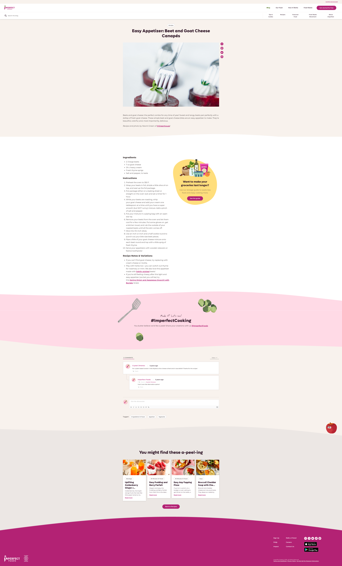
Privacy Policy (291, 561)
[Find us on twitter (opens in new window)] (312, 538)
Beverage (129, 478)
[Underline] (136, 407)
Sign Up (276, 538)
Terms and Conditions (280, 561)
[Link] (148, 407)
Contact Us (290, 546)
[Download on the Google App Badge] (312, 550)
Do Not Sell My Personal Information (308, 561)
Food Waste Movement (313, 16)
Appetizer (152, 417)
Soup (201, 478)
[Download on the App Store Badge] (312, 544)
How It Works (293, 8)
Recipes (282, 14)
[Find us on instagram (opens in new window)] (305, 538)
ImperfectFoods (200, 326)
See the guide (195, 198)
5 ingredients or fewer (138, 417)
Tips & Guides (270, 16)
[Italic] (133, 407)
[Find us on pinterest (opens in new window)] (319, 538)
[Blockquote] (146, 407)
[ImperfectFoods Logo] (12, 558)
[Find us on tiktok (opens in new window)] (316, 538)
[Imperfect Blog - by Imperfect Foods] (9, 7)
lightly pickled (142, 271)
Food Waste (308, 8)
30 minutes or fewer (157, 478)
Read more (128, 498)
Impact (276, 546)
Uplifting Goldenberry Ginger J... (131, 485)
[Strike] (138, 407)
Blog (268, 8)
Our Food (279, 8)
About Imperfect (331, 16)
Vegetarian (162, 417)
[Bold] (131, 407)
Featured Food (295, 16)
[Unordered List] (143, 407)
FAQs (275, 542)
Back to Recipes (171, 506)
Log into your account (332, 1)
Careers (289, 542)
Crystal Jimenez (151, 382)
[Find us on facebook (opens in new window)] (309, 538)
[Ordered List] (141, 407)
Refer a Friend (291, 538)
